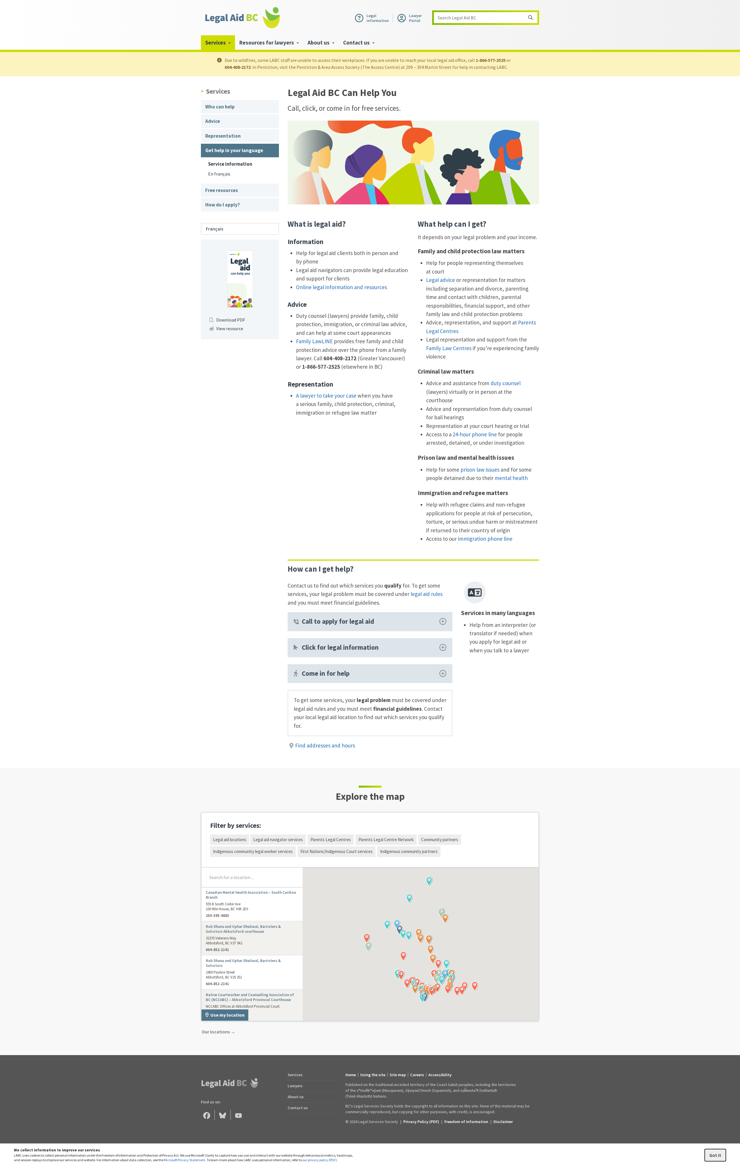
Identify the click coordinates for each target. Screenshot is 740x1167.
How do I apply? (222, 205)
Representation (223, 136)
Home (350, 1075)
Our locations (218, 1032)
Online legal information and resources (341, 287)
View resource (229, 328)
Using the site (372, 1075)
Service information (230, 164)
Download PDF (230, 320)
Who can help (220, 107)
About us (296, 1096)
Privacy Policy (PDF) (421, 1121)
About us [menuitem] (319, 42)
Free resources (221, 190)
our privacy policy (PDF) (319, 1160)
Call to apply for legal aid (338, 621)
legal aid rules (426, 593)
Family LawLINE (314, 341)
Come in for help (325, 673)
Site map (398, 1075)
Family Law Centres (448, 348)
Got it (715, 1155)
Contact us (298, 1107)
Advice (212, 121)
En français (219, 174)
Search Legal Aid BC (457, 18)
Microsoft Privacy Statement (184, 1160)
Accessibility (440, 1075)
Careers (417, 1075)
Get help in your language (234, 150)
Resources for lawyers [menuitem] (267, 42)
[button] (438, 964)
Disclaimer (503, 1121)
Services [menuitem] (216, 42)
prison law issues (480, 469)
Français (214, 229)
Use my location (227, 1015)
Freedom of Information (466, 1121)
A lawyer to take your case (326, 395)
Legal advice (440, 279)
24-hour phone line (475, 434)
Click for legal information (340, 647)
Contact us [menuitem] (357, 42)
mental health (511, 477)
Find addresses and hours (325, 745)
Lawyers (295, 1085)
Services (295, 1074)
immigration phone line (485, 538)
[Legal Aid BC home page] (242, 17)
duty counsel (506, 383)
